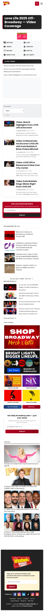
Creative (29, 46)
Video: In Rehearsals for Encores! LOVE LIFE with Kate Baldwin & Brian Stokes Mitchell (27, 144)
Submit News (15, 601)
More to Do (10, 55)
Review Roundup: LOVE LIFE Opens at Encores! (19, 66)
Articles (9, 42)
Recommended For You (12, 226)
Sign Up (22, 215)
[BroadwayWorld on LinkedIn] (24, 594)
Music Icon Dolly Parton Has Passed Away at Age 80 (21, 465)
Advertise (12, 599)
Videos (8, 46)
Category (7, 106)
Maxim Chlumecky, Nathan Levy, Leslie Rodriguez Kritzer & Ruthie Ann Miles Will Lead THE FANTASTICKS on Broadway (22, 534)
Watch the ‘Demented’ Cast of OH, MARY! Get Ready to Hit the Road (29, 295)
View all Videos (9, 318)
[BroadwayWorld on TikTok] (28, 594)
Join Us (32, 599)
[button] (37, 4)
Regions (23, 601)
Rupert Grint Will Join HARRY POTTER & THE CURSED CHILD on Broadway (20, 488)
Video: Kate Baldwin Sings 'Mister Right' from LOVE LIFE (26, 184)
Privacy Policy (27, 606)
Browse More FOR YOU (20, 279)
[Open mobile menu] (41, 4)
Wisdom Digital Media (28, 604)
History (9, 51)
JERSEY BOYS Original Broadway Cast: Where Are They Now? (21, 510)
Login (31, 3)
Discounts (31, 407)
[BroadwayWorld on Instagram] (19, 594)
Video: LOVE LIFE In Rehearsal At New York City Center (28, 165)
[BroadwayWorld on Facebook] (15, 594)
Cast (28, 42)
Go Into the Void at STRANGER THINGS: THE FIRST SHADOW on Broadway (28, 287)
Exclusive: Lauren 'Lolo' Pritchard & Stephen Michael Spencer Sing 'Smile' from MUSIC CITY (29, 311)
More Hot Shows (13, 407)
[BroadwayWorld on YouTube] (37, 594)
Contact (25, 599)
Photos (29, 51)
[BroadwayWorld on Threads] (33, 594)
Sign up (22, 431)
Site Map (31, 601)
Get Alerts (30, 55)
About (19, 599)
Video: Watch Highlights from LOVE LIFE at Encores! (20, 75)
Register (26, 3)
